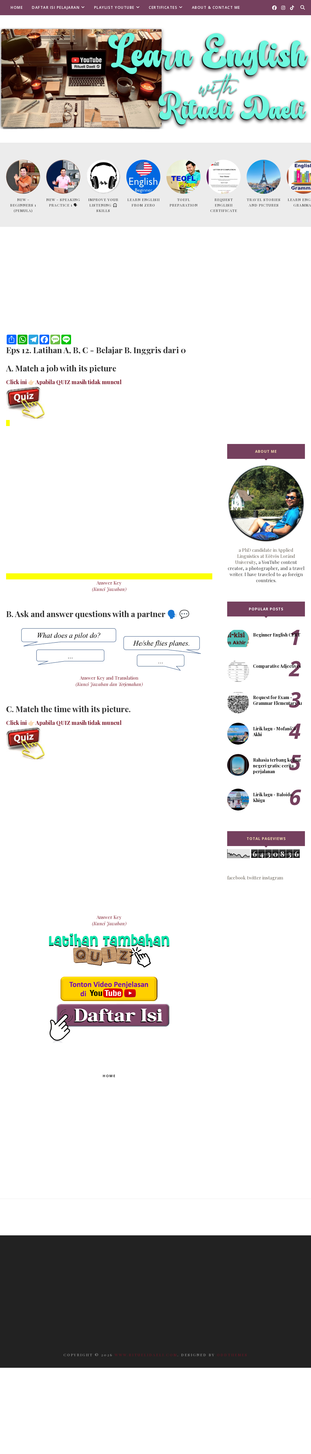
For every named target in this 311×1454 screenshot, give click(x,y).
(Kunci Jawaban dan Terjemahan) (109, 684)
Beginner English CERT (276, 635)
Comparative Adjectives (277, 666)
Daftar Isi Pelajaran (56, 7)
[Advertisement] (109, 289)
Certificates (163, 7)
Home (17, 7)
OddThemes (232, 1354)
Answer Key (109, 583)
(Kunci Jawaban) (109, 589)
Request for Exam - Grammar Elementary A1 (277, 700)
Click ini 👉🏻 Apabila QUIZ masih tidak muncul (63, 382)
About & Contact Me (216, 7)
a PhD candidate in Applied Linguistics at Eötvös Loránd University (265, 556)
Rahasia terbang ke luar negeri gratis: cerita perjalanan (277, 765)
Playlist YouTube (114, 7)
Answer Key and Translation (109, 678)
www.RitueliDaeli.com (145, 1354)
